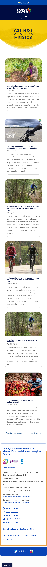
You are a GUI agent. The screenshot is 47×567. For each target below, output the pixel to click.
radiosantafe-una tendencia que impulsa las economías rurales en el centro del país (23, 208)
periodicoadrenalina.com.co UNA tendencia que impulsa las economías (22, 147)
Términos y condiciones (30, 535)
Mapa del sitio (15, 535)
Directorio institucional (10, 529)
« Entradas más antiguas (14, 433)
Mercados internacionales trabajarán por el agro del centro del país (23, 87)
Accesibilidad (7, 540)
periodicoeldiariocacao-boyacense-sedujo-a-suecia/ (21, 401)
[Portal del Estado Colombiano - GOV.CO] (23, 2)
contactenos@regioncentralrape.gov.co (16, 496)
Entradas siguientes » (34, 433)
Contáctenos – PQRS (27, 529)
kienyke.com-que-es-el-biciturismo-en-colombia (22, 341)
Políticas (6, 535)
